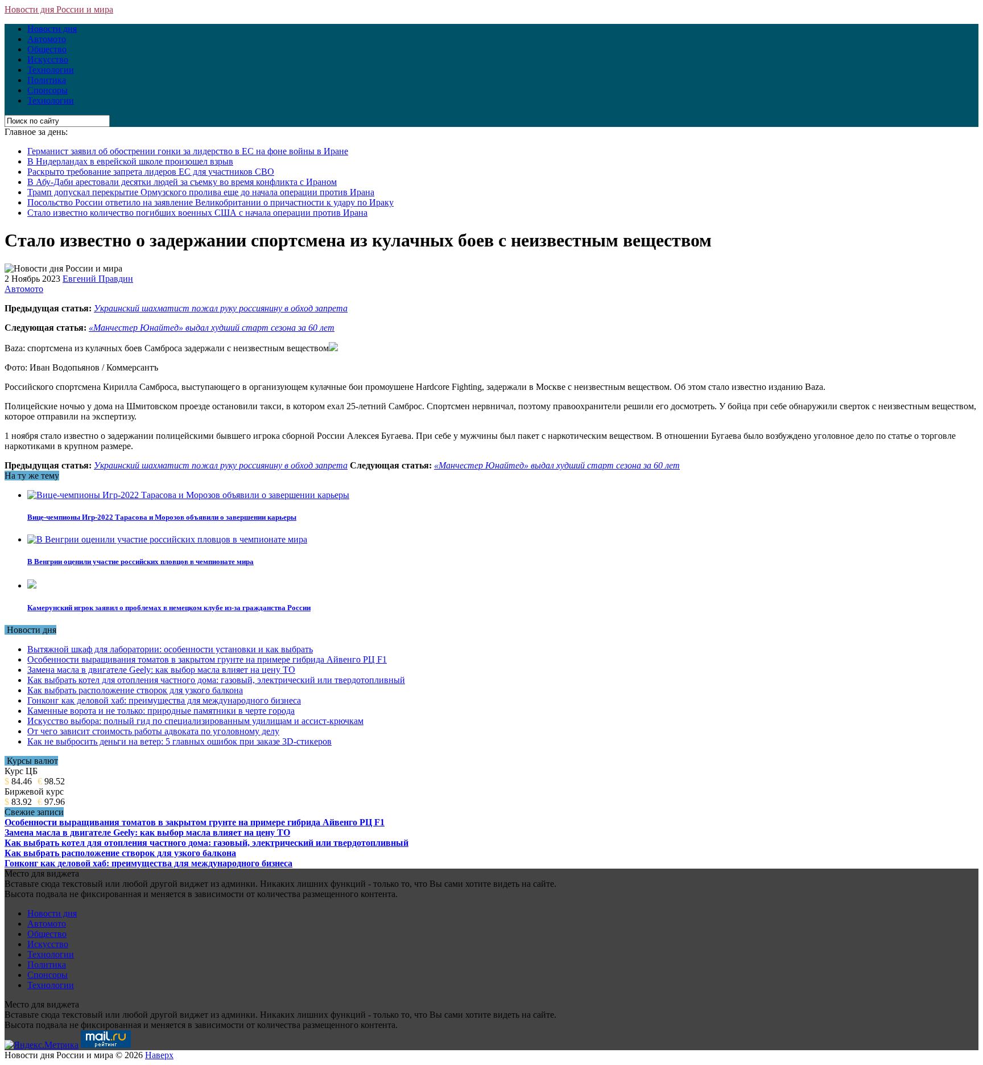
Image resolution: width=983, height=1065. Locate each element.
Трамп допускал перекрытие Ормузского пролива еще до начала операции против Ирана (200, 192)
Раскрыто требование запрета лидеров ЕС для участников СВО (150, 171)
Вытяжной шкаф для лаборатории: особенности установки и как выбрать (170, 649)
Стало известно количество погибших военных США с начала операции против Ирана (197, 212)
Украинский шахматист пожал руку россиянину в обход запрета (221, 308)
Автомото (46, 39)
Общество (47, 49)
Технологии (50, 70)
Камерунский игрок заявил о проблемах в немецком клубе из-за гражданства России (169, 607)
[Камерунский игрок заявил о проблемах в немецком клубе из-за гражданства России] (31, 585)
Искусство (47, 59)
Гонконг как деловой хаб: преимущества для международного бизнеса (164, 700)
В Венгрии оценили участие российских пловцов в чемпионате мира (140, 561)
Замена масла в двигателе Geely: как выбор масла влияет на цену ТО (161, 670)
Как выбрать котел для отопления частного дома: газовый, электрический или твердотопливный (216, 680)
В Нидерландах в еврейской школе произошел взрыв (130, 161)
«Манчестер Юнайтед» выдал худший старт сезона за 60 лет (211, 327)
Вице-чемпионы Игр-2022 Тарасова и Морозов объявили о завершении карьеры (161, 517)
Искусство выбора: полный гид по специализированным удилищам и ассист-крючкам (195, 721)
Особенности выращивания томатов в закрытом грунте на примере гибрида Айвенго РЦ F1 (207, 659)
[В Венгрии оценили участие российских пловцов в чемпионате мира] (167, 539)
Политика (46, 80)
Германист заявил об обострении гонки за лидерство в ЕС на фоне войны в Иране (187, 151)
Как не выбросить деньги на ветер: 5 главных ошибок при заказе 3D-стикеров (179, 741)
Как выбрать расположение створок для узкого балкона (135, 690)
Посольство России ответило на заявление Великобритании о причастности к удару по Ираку (210, 202)
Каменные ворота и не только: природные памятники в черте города (161, 711)
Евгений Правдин (98, 278)
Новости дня (52, 29)
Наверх (159, 1055)
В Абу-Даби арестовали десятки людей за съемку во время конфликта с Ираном (182, 182)
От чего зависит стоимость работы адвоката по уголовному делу (153, 731)
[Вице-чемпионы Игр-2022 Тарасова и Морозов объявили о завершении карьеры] (188, 495)
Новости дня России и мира (59, 9)
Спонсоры (47, 90)
